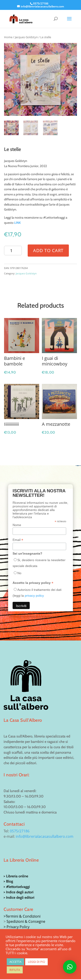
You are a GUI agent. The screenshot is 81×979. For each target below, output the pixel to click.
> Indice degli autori (19, 892)
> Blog (8, 881)
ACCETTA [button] (15, 962)
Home (8, 37)
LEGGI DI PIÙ (36, 962)
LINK (17, 223)
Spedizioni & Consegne (26, 921)
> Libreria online (16, 876)
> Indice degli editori (19, 897)
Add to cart (48, 250)
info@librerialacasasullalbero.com (44, 836)
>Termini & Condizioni (22, 916)
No (19, 573)
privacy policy (34, 595)
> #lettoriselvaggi (17, 887)
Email (18, 540)
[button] (69, 967)
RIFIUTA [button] (14, 970)
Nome (17, 525)
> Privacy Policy (16, 926)
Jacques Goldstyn (26, 37)
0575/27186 (19, 831)
